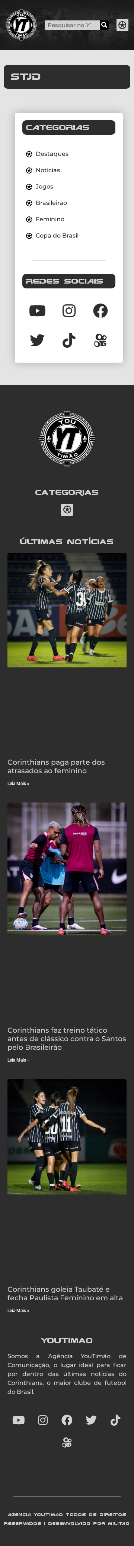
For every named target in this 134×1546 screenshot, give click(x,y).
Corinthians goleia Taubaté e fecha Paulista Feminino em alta (65, 1293)
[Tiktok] (69, 340)
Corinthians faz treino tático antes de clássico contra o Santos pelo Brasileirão (66, 1039)
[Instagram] (69, 311)
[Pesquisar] (104, 25)
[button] (122, 25)
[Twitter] (37, 340)
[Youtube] (37, 311)
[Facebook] (100, 311)
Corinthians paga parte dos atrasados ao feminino (56, 766)
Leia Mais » (18, 783)
